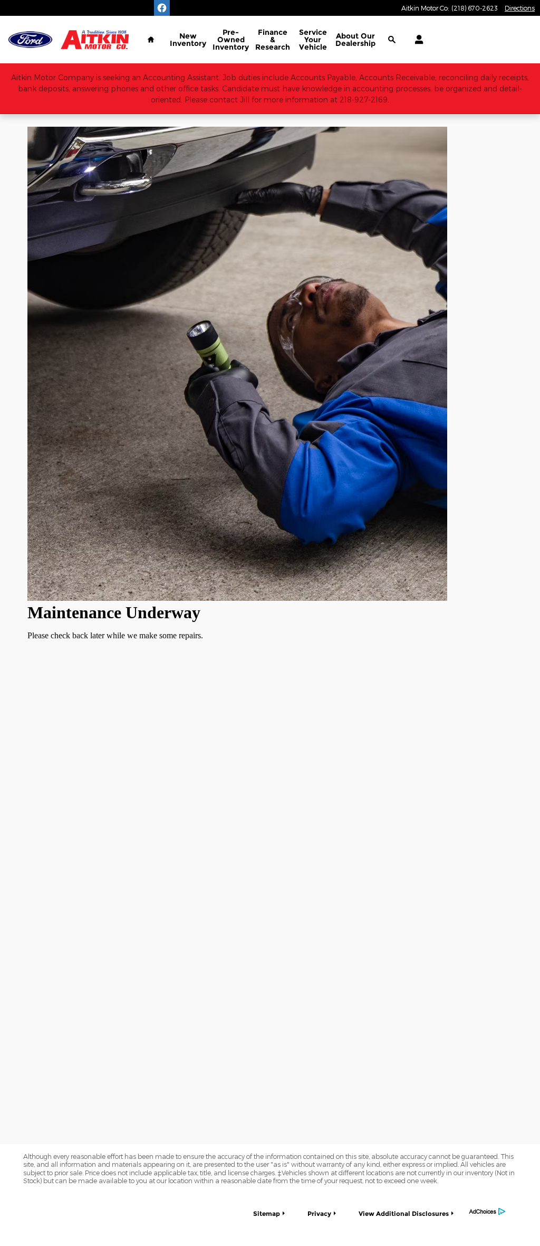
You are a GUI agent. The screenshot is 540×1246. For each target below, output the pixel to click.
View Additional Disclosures (404, 1213)
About (355, 39)
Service (313, 39)
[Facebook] (162, 8)
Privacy (319, 1213)
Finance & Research (272, 39)
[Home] (30, 40)
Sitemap (266, 1213)
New (188, 39)
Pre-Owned (231, 39)
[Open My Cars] (416, 40)
